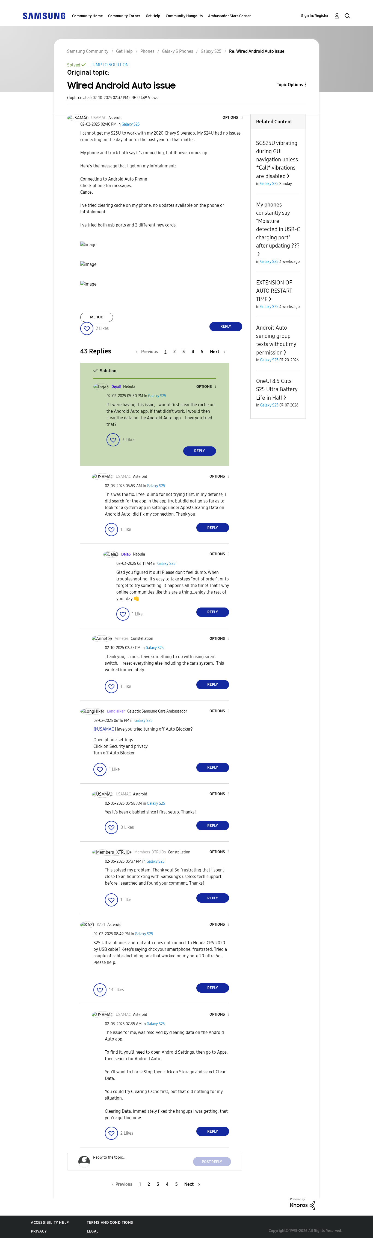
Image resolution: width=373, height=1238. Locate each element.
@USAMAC (103, 729)
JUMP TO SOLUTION (110, 64)
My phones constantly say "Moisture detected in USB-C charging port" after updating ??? (278, 225)
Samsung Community (87, 51)
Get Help (153, 16)
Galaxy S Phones (177, 51)
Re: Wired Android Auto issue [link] (257, 51)
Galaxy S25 (211, 51)
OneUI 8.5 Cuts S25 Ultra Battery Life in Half (276, 389)
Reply (225, 326)
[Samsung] (44, 15)
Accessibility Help (50, 1222)
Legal (93, 1231)
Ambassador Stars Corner (229, 16)
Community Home (87, 16)
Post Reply (212, 1161)
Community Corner (124, 16)
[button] (232, 117)
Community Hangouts (184, 16)
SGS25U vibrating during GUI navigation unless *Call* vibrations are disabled (277, 159)
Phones (147, 51)
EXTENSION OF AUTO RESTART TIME (274, 291)
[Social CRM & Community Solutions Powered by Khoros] (302, 1203)
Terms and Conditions (110, 1222)
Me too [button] (96, 317)
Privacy (39, 1231)
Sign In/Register (315, 15)
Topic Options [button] (290, 84)
